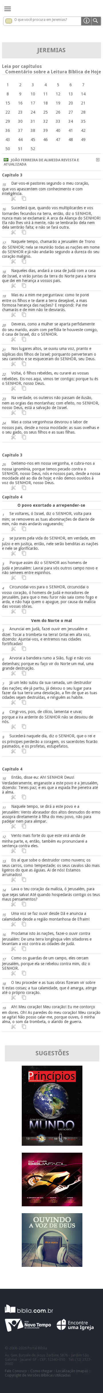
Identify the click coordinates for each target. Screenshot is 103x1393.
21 (83, 103)
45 (33, 139)
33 (58, 121)
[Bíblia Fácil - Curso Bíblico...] (52, 1204)
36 (7, 130)
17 (33, 103)
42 (83, 130)
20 (70, 103)
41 (70, 130)
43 (7, 139)
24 (33, 112)
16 (20, 103)
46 (45, 139)
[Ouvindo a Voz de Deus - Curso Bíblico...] (52, 1265)
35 (83, 121)
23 (20, 112)
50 (7, 148)
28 (83, 112)
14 (83, 94)
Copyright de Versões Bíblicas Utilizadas (38, 1375)
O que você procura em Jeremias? (40, 20)
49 (83, 139)
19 (58, 103)
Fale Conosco (16, 1371)
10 (33, 94)
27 (70, 112)
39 (45, 130)
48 (70, 139)
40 (58, 130)
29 (7, 121)
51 (20, 148)
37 (20, 130)
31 (33, 121)
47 (58, 139)
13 (70, 94)
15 (7, 103)
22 (7, 112)
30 (20, 121)
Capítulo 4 (12, 497)
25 (45, 112)
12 (58, 94)
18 (45, 103)
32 (45, 121)
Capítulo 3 (12, 175)
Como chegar (41, 1371)
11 (45, 94)
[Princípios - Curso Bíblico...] (52, 1144)
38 (33, 130)
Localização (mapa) (72, 1371)
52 (33, 148)
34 (70, 121)
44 (20, 139)
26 (58, 112)
